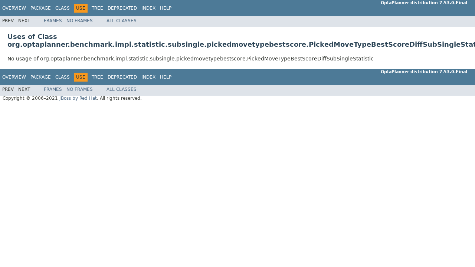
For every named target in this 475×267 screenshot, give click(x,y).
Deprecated (122, 8)
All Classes (122, 20)
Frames (53, 20)
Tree (97, 8)
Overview (14, 8)
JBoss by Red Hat (78, 98)
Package (40, 8)
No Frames (79, 20)
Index (148, 8)
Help (165, 8)
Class (62, 8)
